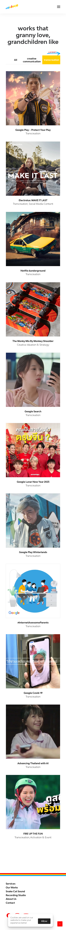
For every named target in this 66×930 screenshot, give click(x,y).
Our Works (12, 887)
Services (10, 883)
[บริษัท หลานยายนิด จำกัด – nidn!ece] (12, 6)
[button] (58, 6)
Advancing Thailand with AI (33, 763)
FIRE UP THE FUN (33, 833)
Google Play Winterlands (33, 552)
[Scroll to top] (59, 923)
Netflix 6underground (33, 270)
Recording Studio (16, 895)
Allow (44, 921)
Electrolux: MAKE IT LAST (33, 200)
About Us (11, 899)
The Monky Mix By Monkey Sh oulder (33, 341)
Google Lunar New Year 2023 (33, 481)
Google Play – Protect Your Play (33, 130)
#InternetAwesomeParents (33, 622)
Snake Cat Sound (15, 891)
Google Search (33, 411)
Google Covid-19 (33, 693)
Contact (10, 902)
